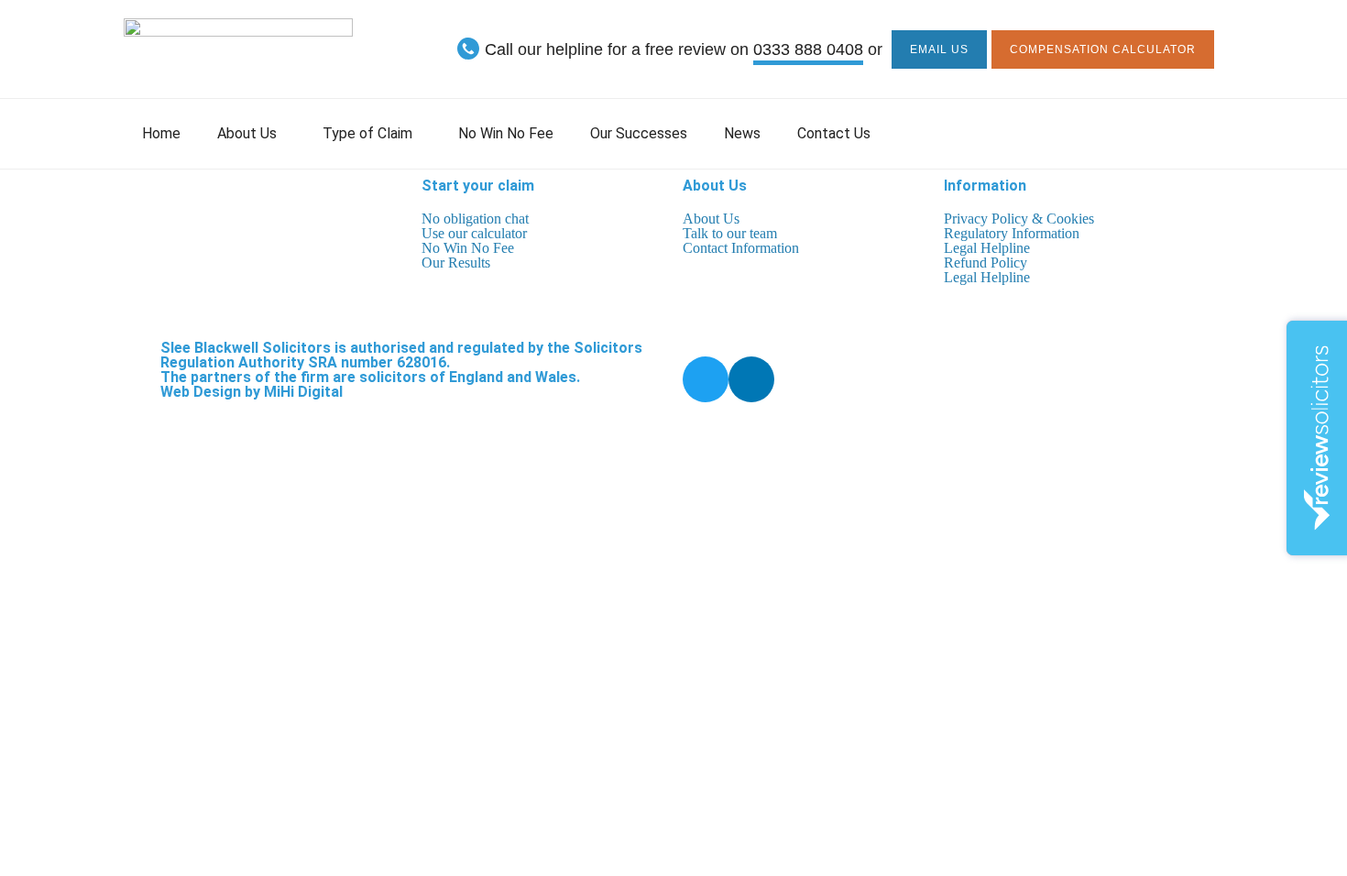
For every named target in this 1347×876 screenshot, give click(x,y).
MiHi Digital (303, 391)
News (742, 133)
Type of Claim (367, 133)
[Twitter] (705, 379)
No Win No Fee (505, 133)
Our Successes (638, 133)
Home (161, 133)
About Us (247, 133)
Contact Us (834, 133)
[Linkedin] (751, 379)
